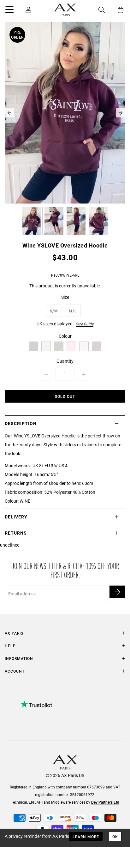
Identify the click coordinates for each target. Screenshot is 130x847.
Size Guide (84, 323)
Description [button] (21, 423)
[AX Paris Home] (65, 9)
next (120, 112)
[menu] (9, 10)
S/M (54, 310)
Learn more (86, 836)
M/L (73, 310)
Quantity (65, 361)
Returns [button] (16, 533)
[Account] (28, 9)
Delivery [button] (16, 517)
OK (115, 836)
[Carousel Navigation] (65, 112)
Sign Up (117, 592)
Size (65, 297)
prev (9, 112)
